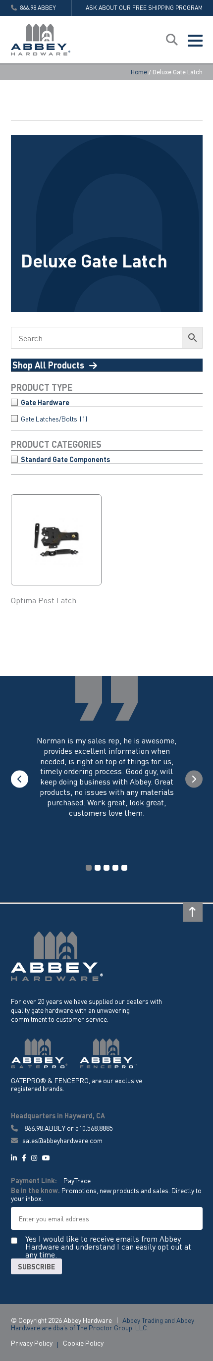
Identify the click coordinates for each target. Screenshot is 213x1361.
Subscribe (36, 1266)
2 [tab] (98, 868)
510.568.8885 (94, 1127)
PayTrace (77, 1180)
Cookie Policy (83, 1342)
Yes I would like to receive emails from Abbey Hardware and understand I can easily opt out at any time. (108, 1246)
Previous (19, 778)
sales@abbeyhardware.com (62, 1140)
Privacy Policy (32, 1342)
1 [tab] (89, 868)
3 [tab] (106, 868)
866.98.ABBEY (44, 1127)
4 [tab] (115, 868)
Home (139, 72)
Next (194, 778)
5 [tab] (124, 868)
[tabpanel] (107, 786)
